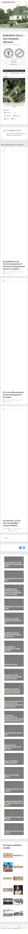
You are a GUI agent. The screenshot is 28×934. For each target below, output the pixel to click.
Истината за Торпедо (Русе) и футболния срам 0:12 (13, 620)
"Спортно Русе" (18, 400)
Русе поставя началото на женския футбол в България (13, 394)
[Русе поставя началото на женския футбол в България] (14, 281)
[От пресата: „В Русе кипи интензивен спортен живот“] (14, 409)
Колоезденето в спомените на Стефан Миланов (12, 648)
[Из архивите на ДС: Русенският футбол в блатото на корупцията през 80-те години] (14, 150)
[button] (14, 90)
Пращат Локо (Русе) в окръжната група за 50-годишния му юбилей (12, 690)
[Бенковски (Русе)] (8, 53)
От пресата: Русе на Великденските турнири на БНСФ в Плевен (13, 676)
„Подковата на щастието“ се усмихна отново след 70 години (14, 803)
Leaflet (6, 102)
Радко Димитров (18, 271)
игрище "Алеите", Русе (14, 79)
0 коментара (8, 273)
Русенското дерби (10, 664)
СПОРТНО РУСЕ (8, 2)
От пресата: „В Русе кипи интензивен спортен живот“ (12, 523)
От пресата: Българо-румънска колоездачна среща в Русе (12, 634)
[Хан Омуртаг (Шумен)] (19, 53)
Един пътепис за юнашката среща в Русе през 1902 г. (12, 746)
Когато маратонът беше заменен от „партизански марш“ (13, 564)
